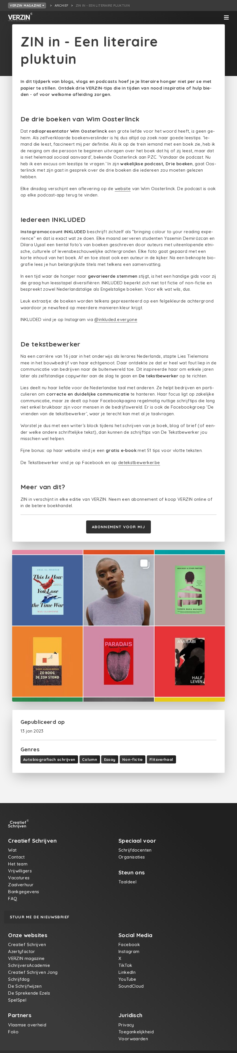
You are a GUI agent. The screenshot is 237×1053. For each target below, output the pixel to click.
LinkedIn (127, 972)
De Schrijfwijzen (25, 986)
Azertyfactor (21, 951)
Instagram (128, 951)
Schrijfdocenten (135, 850)
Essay (110, 759)
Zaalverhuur (21, 884)
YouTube (127, 979)
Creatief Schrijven (27, 944)
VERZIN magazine (26, 5)
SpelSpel (17, 1000)
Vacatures (18, 877)
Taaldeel (127, 882)
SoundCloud (131, 986)
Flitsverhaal (161, 759)
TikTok (125, 965)
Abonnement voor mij (118, 526)
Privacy (126, 1025)
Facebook (129, 944)
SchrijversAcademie (29, 965)
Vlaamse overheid (27, 1025)
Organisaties (131, 857)
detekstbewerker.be (139, 462)
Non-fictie (132, 759)
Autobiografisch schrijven (49, 759)
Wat (12, 850)
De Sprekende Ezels (29, 993)
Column (89, 759)
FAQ (12, 898)
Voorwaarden (133, 1038)
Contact (16, 857)
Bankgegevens (23, 891)
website (123, 188)
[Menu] (226, 18)
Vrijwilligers (20, 871)
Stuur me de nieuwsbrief (40, 917)
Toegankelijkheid (136, 1032)
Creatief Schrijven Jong (33, 972)
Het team (17, 864)
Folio (13, 1032)
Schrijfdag (18, 979)
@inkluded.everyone (115, 319)
